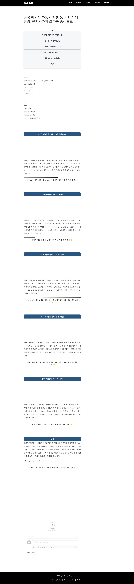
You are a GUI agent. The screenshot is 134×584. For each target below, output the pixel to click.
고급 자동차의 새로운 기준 (52, 47)
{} (53, 547)
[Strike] (40, 547)
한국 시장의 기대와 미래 (52, 58)
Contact (79, 580)
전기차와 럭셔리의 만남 (52, 41)
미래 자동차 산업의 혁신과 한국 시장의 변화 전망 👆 (52, 424)
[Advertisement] (52, 148)
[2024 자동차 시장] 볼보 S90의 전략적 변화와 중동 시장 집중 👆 (52, 180)
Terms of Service (69, 580)
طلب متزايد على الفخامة (32, 461)
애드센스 (88, 3)
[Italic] (36, 547)
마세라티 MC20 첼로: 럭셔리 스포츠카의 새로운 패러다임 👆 (52, 467)
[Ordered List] (42, 547)
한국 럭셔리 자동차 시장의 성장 (52, 35)
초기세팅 (78, 3)
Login (76, 537)
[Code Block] (49, 547)
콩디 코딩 (28, 3)
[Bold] (34, 547)
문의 (70, 3)
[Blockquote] (47, 547)
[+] (55, 547)
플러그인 (97, 3)
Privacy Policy (56, 580)
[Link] (51, 547)
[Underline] (38, 547)
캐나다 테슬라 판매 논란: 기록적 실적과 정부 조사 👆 (52, 240)
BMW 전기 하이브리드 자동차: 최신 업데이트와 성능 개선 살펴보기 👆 (52, 301)
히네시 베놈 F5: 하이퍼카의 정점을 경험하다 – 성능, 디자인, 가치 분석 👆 (52, 363)
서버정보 (106, 3)
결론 (52, 64)
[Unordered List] (45, 547)
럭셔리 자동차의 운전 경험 (52, 52)
